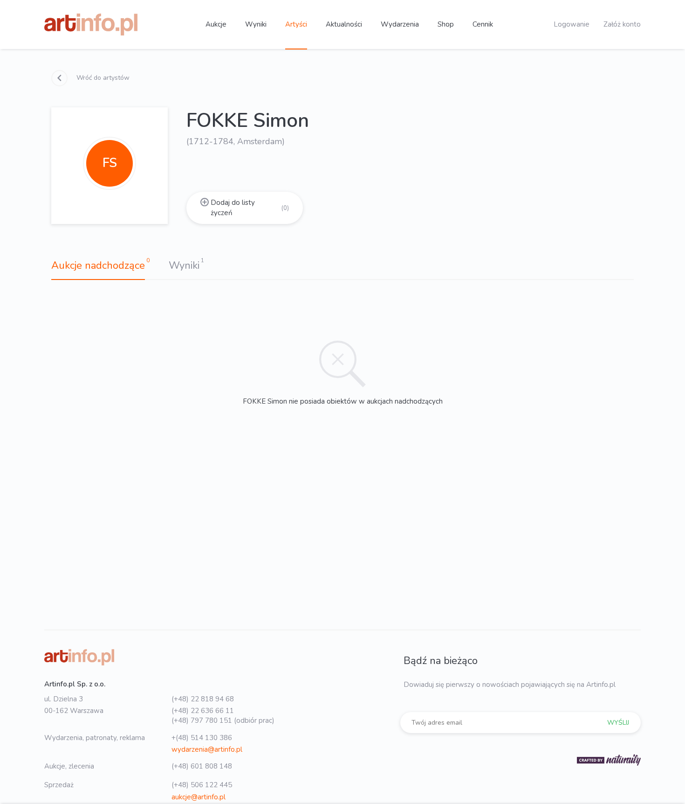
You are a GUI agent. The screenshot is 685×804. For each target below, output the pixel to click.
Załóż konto (622, 24)
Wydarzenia (400, 24)
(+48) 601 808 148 (201, 766)
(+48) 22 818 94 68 (202, 699)
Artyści (296, 24)
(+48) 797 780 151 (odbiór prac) (222, 720)
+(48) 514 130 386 (201, 737)
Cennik (483, 24)
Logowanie (571, 24)
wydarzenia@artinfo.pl (206, 749)
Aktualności (344, 24)
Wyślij (618, 722)
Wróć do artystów (102, 77)
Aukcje (216, 24)
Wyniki (256, 24)
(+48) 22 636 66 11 (202, 710)
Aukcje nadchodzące (98, 266)
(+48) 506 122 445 (201, 785)
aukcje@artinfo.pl (198, 797)
